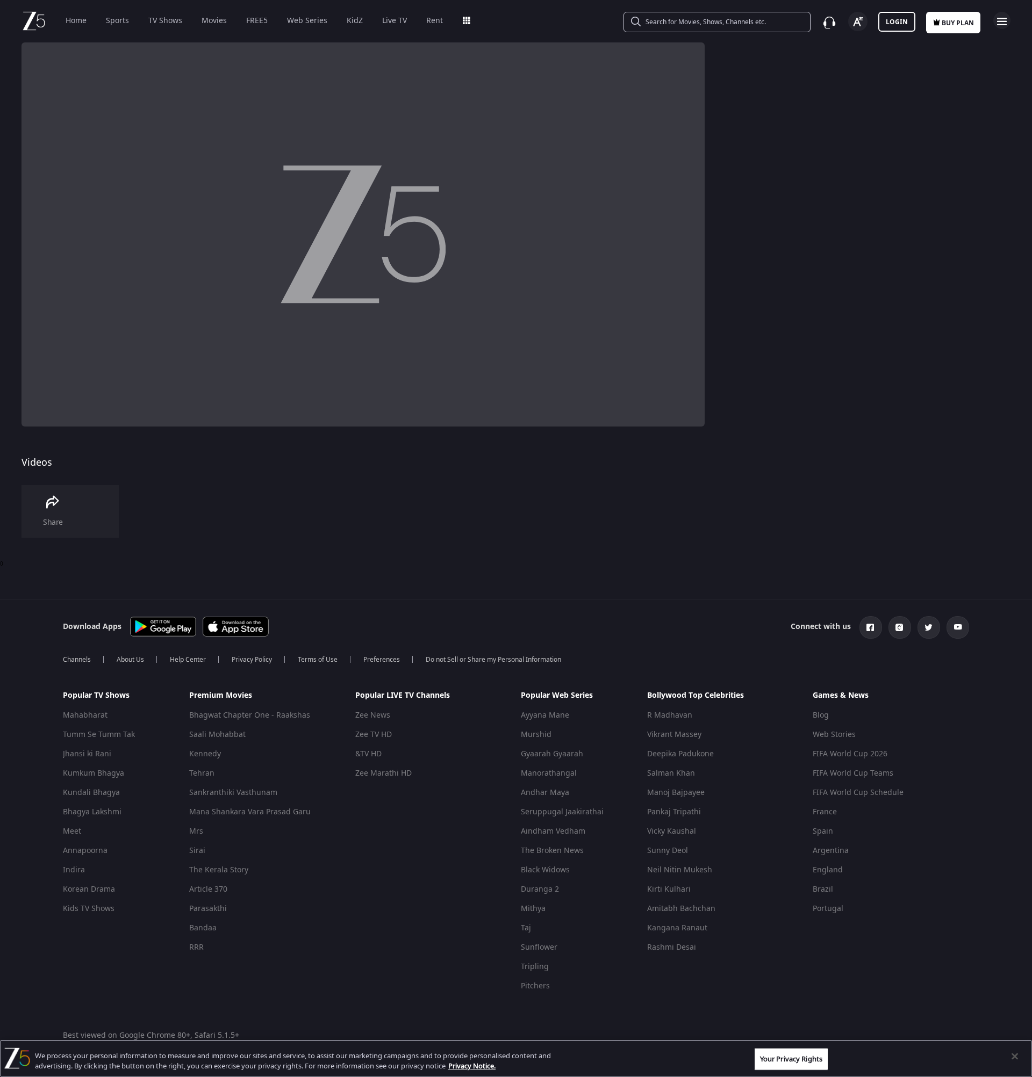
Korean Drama (89, 889)
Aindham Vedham (553, 831)
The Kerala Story (218, 870)
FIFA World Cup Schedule (858, 792)
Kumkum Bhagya (93, 773)
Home (76, 20)
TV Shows (165, 20)
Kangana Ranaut (677, 928)
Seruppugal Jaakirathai (562, 812)
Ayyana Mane (545, 715)
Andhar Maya (545, 792)
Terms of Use (318, 659)
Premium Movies (220, 695)
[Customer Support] (829, 23)
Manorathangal (549, 773)
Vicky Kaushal (671, 831)
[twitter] (929, 627)
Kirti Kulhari (669, 889)
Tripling (535, 966)
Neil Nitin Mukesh (679, 870)
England (828, 870)
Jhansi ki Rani (87, 754)
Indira (74, 870)
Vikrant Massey (674, 734)
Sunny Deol (667, 850)
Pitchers (535, 986)
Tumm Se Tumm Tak (99, 734)
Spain (823, 831)
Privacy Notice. (472, 1066)
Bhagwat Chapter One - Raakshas (249, 715)
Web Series (307, 20)
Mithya (533, 908)
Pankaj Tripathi (674, 812)
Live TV (394, 20)
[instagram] (899, 627)
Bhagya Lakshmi (92, 812)
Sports (117, 20)
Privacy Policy (252, 659)
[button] (118, 698)
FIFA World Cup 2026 (850, 754)
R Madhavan (669, 715)
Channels (77, 659)
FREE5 (257, 20)
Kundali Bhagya (91, 792)
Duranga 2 (540, 889)
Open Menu (1001, 20)
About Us (130, 659)
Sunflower (539, 947)
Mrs (196, 831)
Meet (72, 831)
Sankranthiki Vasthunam (233, 792)
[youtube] (958, 627)
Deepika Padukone (680, 754)
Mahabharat (85, 715)
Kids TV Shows (88, 908)
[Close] (1015, 1056)
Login (897, 22)
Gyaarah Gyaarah (552, 754)
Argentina (831, 850)
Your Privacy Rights (791, 1059)
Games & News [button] (841, 695)
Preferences (381, 659)
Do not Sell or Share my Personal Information (493, 659)
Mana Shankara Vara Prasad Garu (250, 812)
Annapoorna (85, 850)
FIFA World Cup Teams (853, 773)
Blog (821, 715)
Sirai (197, 850)
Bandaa (203, 928)
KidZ (355, 20)
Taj (526, 928)
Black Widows (545, 870)
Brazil (823, 889)
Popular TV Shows (96, 695)
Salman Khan (671, 773)
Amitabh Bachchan (681, 908)
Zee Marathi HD (383, 773)
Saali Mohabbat (217, 734)
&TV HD (368, 754)
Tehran (201, 773)
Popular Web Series (557, 695)
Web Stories (834, 734)
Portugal (828, 908)
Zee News (372, 715)
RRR (196, 947)
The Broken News (552, 850)
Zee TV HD (373, 734)
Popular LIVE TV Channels (402, 695)
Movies (214, 20)
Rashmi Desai (671, 947)
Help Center (188, 659)
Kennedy (205, 754)
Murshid (536, 734)
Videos (37, 462)
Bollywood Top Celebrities (695, 695)
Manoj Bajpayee (676, 792)
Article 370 (208, 889)
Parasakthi (208, 908)
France (825, 812)
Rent (434, 20)
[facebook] (870, 627)
